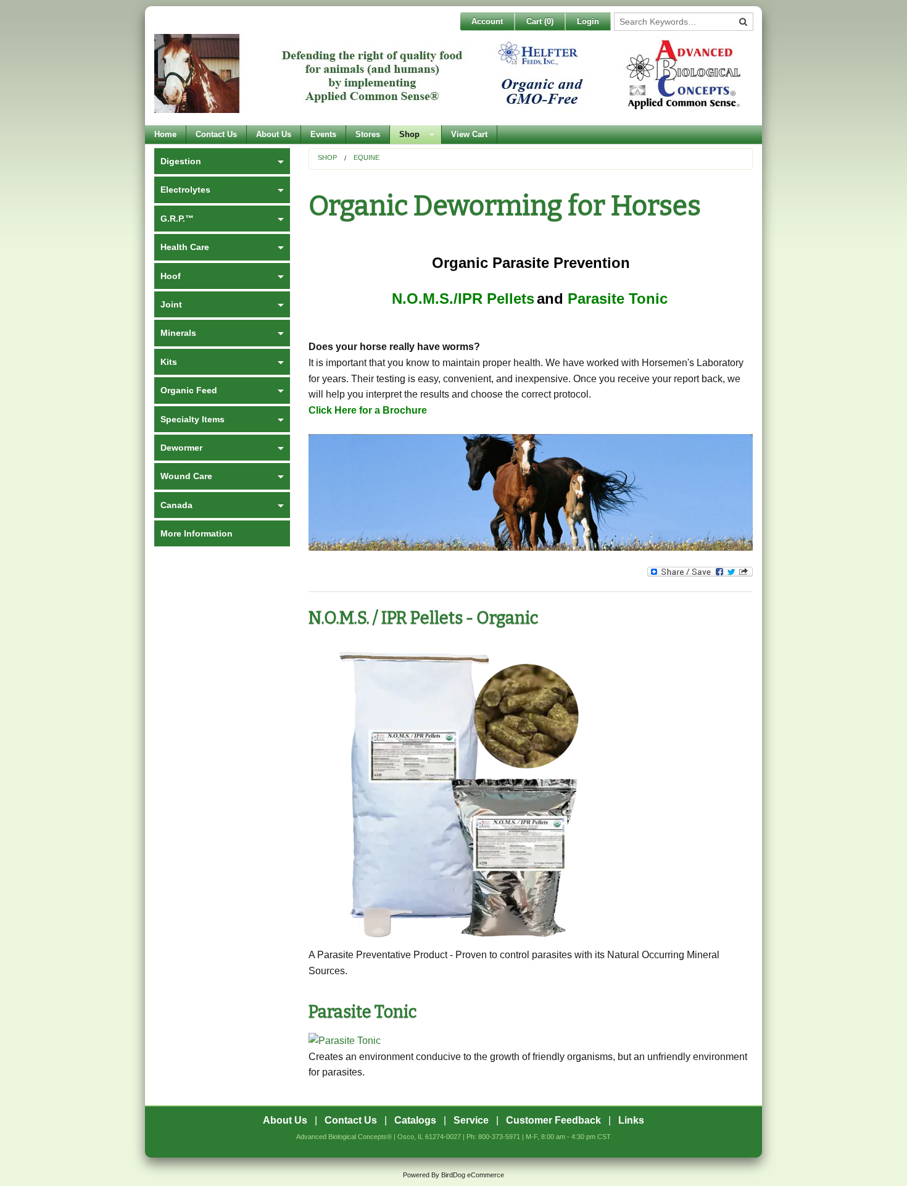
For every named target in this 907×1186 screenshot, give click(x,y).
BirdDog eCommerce (472, 1175)
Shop (409, 134)
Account (487, 21)
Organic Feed (188, 390)
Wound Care (186, 476)
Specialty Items (192, 419)
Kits (168, 362)
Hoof (170, 276)
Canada (176, 505)
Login (588, 21)
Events (323, 134)
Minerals (178, 333)
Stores (367, 134)
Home (165, 134)
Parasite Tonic (362, 1012)
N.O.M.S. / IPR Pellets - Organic (423, 618)
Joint (171, 304)
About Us (273, 134)
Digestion (180, 161)
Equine (366, 157)
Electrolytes (185, 189)
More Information (196, 533)
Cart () (539, 21)
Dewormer (181, 448)
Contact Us (216, 134)
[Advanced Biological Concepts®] (450, 79)
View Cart (469, 134)
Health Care (184, 247)
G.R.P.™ (177, 218)
